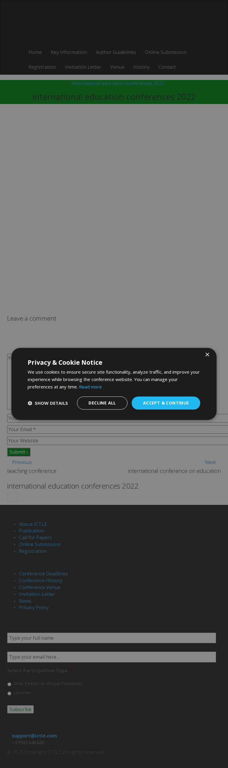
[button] (48, 403)
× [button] (207, 355)
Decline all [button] (102, 403)
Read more (90, 387)
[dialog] (113, 384)
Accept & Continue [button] (166, 403)
